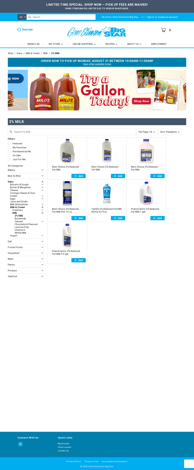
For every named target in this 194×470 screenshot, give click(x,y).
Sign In (150, 17)
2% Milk (55, 53)
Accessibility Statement (115, 461)
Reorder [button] (27, 29)
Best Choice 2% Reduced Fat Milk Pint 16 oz (65, 210)
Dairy (19, 53)
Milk (45, 53)
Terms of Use (91, 461)
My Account (63, 443)
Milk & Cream (33, 53)
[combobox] (22, 17)
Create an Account (168, 17)
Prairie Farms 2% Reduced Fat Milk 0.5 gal (66, 252)
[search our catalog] (30, 17)
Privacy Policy (73, 461)
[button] (127, 17)
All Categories (15, 165)
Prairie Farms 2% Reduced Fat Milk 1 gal (145, 210)
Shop (10, 53)
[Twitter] (20, 444)
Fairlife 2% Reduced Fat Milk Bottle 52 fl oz (107, 210)
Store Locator (64, 447)
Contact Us (63, 450)
